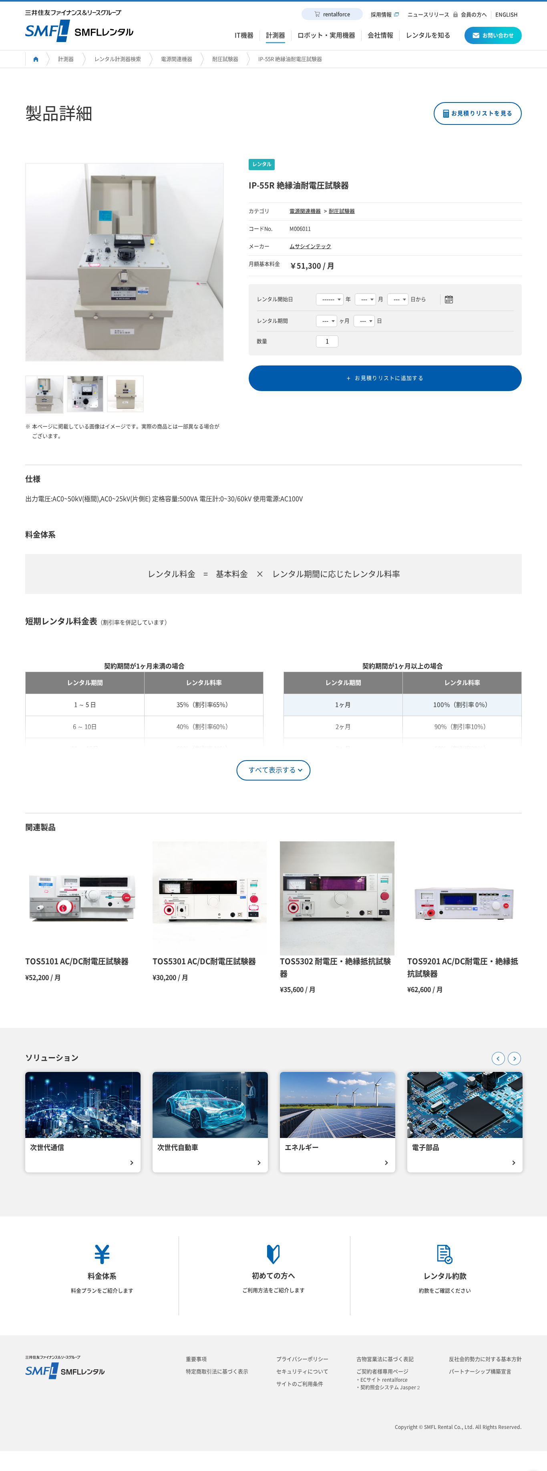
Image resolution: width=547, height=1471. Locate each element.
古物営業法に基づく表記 (385, 1359)
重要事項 (196, 1359)
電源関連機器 (176, 59)
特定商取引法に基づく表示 (217, 1371)
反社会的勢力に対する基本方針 (485, 1359)
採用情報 (381, 14)
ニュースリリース (428, 14)
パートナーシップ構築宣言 (480, 1371)
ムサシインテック (310, 246)
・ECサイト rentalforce (384, 1379)
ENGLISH (506, 14)
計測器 (66, 59)
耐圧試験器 (225, 59)
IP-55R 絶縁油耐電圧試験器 (290, 59)
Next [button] (512, 1056)
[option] (124, 262)
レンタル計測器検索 (117, 59)
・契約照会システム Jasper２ (390, 1387)
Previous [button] (496, 1056)
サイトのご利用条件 (299, 1384)
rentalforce (336, 14)
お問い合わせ (498, 35)
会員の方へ (474, 14)
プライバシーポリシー (302, 1359)
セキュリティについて (302, 1371)
